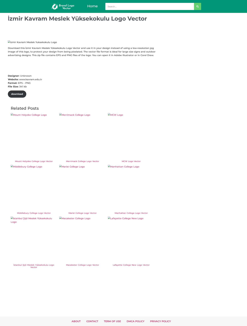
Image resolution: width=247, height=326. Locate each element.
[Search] (197, 6)
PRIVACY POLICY (160, 321)
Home (92, 6)
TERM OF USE (112, 321)
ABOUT (76, 321)
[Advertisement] (60, 31)
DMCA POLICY (135, 321)
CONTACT (92, 321)
